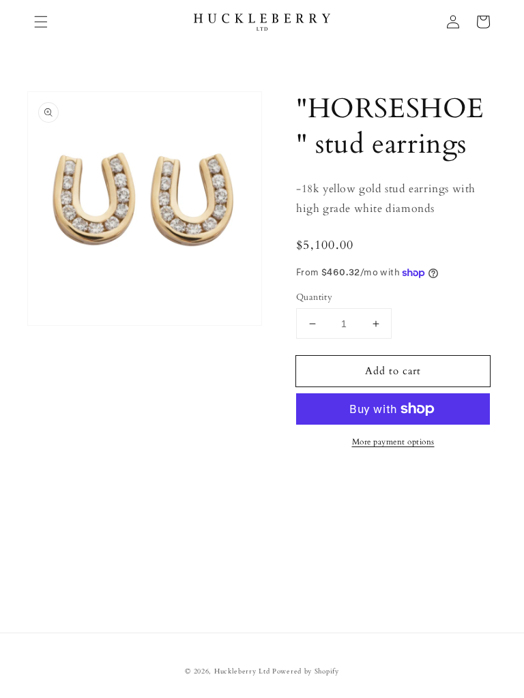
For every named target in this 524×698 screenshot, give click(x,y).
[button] (41, 22)
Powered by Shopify (305, 671)
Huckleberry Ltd (242, 671)
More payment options (393, 441)
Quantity (314, 297)
